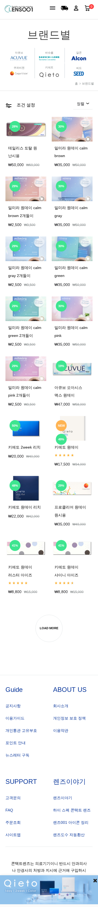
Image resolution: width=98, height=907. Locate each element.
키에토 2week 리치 (24, 447)
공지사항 (13, 706)
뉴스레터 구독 (17, 755)
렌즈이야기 (62, 798)
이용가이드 (14, 718)
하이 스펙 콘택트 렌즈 (72, 810)
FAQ (9, 810)
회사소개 (60, 706)
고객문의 (13, 798)
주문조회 (13, 822)
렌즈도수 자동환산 (69, 835)
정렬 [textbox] (80, 104)
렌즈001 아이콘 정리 (70, 822)
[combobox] (83, 105)
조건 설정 (25, 105)
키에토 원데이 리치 (24, 507)
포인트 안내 (15, 743)
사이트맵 (13, 835)
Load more (49, 628)
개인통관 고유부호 (21, 730)
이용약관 (60, 730)
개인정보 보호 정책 (69, 718)
